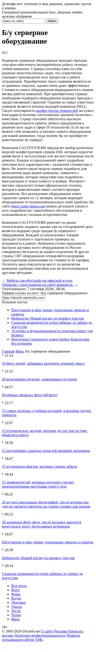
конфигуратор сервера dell (57, 111)
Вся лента (19, 586)
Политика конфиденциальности (39, 635)
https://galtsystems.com (28, 206)
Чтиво (16, 615)
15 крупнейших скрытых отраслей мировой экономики (46, 451)
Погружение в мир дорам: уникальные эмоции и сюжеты (47, 542)
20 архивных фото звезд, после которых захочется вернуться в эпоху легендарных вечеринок (41, 524)
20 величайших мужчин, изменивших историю (39, 379)
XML (39, 640)
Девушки (18, 602)
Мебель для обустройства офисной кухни (39, 280)
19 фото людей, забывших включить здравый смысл (43, 363)
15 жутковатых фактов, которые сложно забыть (39, 466)
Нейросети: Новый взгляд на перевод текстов (47, 318)
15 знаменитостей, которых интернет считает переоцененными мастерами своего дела (38, 484)
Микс (19, 351)
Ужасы (16, 607)
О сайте (47, 631)
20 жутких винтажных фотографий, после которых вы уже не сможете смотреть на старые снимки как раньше (46, 504)
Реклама (60, 631)
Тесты (16, 611)
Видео (16, 598)
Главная (8, 351)
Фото (15, 590)
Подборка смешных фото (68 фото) (30, 395)
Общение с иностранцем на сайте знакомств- (38, 285)
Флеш (15, 594)
